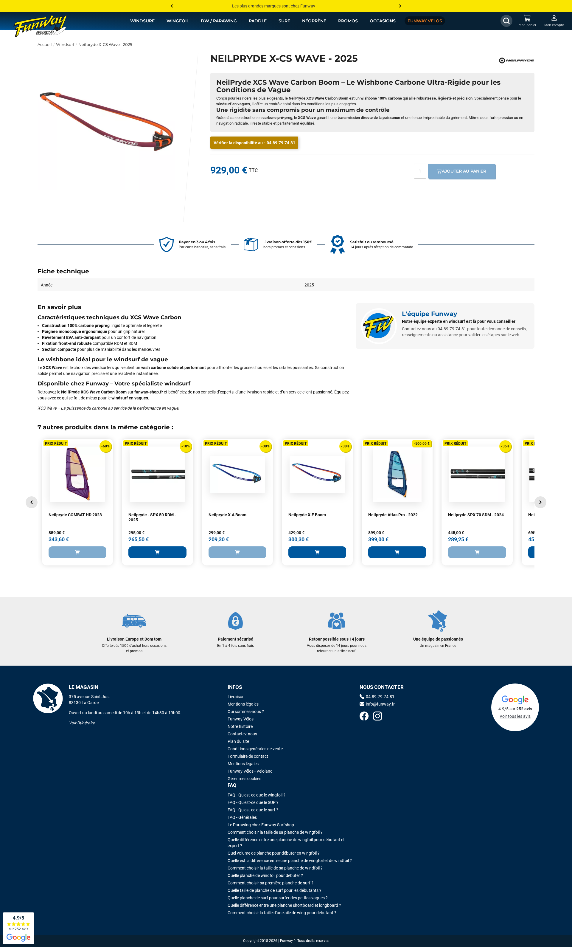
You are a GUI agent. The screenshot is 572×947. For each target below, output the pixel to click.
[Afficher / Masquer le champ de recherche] (506, 21)
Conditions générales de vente (255, 748)
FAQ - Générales (242, 817)
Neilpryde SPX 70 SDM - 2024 (476, 514)
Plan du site (238, 741)
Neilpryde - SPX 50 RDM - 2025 (152, 517)
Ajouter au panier (464, 171)
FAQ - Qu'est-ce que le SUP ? (253, 802)
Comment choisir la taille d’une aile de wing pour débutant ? (282, 912)
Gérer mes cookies (244, 778)
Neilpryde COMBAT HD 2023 (75, 514)
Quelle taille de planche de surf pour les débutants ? (274, 890)
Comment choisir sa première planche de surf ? (270, 883)
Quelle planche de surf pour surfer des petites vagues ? (278, 897)
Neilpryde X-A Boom (227, 514)
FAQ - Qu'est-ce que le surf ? (253, 809)
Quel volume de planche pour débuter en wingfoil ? (274, 853)
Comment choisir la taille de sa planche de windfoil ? (275, 868)
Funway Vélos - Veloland (250, 771)
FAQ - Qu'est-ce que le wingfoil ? (256, 795)
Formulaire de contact (248, 756)
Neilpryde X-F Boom (307, 514)
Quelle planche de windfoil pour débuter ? (265, 875)
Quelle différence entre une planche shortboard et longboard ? (284, 905)
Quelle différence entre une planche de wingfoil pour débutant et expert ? (286, 842)
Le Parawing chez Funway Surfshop (261, 824)
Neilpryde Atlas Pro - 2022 (393, 514)
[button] (32, 502)
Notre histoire (240, 726)
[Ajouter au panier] (77, 552)
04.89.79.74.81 (281, 142)
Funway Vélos (241, 719)
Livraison (236, 696)
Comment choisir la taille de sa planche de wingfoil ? (275, 832)
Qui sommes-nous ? (246, 711)
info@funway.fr (380, 704)
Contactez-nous (242, 733)
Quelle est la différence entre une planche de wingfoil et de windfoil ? (290, 860)
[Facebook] (364, 717)
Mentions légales (243, 704)
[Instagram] (377, 717)
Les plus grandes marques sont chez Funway (273, 6)
